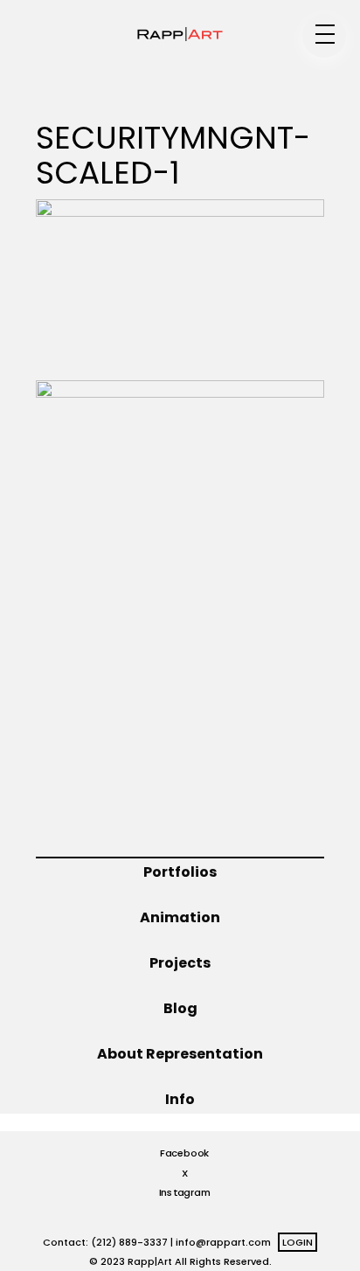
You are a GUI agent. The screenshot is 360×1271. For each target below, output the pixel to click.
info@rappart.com (223, 1242)
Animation (180, 917)
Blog (180, 1008)
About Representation (180, 1054)
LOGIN (297, 1242)
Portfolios (180, 872)
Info (180, 1099)
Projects (180, 963)
